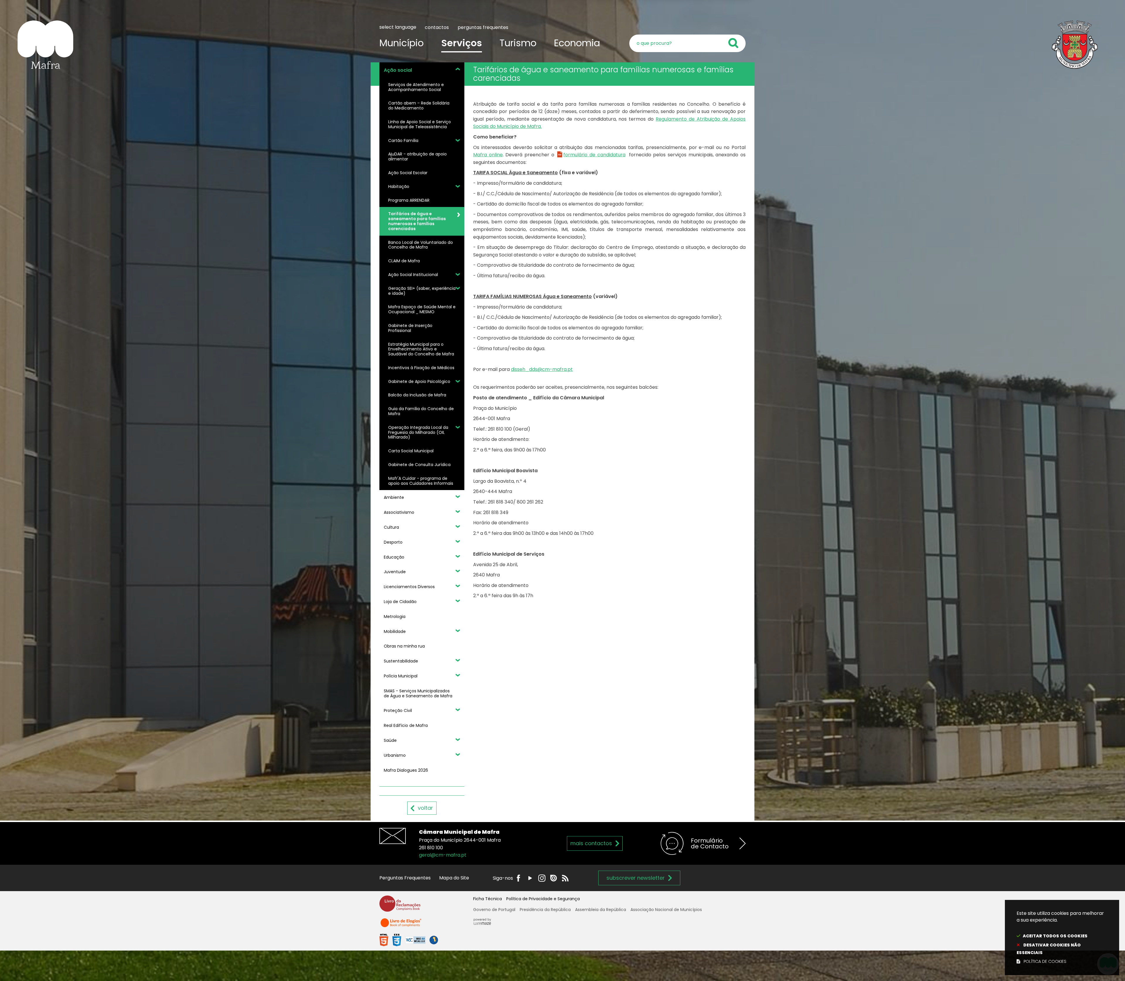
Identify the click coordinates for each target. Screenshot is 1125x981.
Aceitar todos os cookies (1055, 936)
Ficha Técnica (487, 899)
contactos (437, 27)
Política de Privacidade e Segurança (543, 899)
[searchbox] (687, 43)
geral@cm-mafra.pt (442, 855)
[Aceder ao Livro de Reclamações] (399, 906)
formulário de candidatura (594, 154)
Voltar (425, 807)
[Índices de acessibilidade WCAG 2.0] (408, 940)
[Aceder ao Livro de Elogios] (401, 925)
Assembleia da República (600, 909)
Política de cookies (1045, 961)
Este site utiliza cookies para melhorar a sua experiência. (1060, 937)
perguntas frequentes (483, 27)
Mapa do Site (454, 877)
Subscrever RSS (565, 878)
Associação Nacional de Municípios (666, 909)
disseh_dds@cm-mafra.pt (542, 369)
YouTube (530, 878)
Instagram (542, 878)
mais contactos (591, 843)
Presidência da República (545, 909)
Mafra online (488, 154)
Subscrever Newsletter (635, 877)
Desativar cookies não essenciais (1049, 949)
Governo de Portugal (494, 909)
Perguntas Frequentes (405, 877)
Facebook (518, 878)
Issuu (553, 878)
